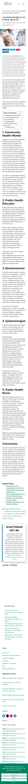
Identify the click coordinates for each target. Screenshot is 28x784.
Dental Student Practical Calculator (13, 695)
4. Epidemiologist (9, 121)
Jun (21, 729)
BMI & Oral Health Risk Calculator (12, 678)
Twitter (13, 555)
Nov (12, 735)
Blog (8, 11)
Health (13, 11)
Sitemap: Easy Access (9, 663)
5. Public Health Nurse (11, 123)
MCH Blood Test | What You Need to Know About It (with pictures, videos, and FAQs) (13, 516)
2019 (4, 761)
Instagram (8, 557)
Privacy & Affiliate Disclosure (11, 655)
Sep (6, 735)
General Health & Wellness (12, 509)
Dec (14, 735)
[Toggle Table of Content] (19, 113)
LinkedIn (14, 559)
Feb (10, 729)
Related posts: (10, 127)
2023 (4, 743)
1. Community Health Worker (12, 115)
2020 (4, 757)
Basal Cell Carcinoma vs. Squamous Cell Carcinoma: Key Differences (13, 630)
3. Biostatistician (9, 119)
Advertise (5, 661)
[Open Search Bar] (18, 4)
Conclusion (7, 125)
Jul (24, 729)
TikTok (13, 557)
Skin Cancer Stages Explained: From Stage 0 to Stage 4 (13, 619)
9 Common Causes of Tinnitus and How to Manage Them (14, 612)
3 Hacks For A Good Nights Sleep (14, 511)
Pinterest (18, 557)
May (18, 729)
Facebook (18, 555)
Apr (16, 729)
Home (4, 11)
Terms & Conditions (8, 658)
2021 (4, 752)
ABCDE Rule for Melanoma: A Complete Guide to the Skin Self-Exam (14, 637)
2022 (4, 747)
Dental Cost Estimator (9, 706)
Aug (3, 731)
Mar (13, 729)
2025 (4, 733)
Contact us (5, 653)
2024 (4, 738)
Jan (8, 729)
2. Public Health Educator (11, 117)
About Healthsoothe (8, 669)
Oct (9, 735)
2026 (4, 729)
